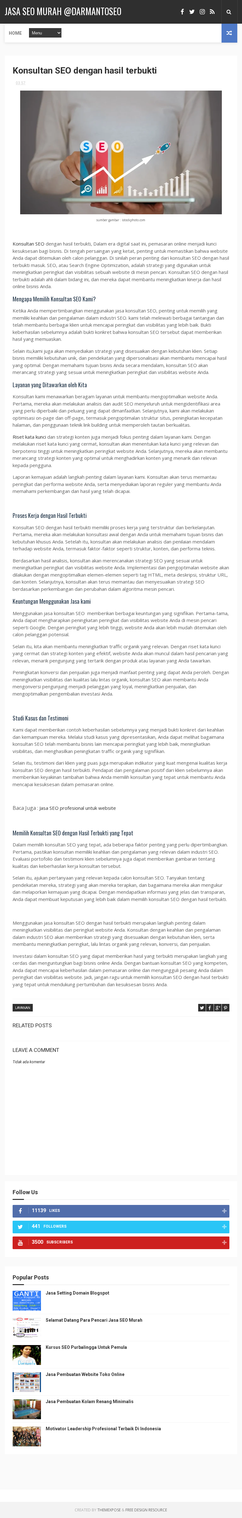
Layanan (22, 1008)
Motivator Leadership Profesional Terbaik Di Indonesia (103, 1428)
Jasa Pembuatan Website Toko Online (85, 1374)
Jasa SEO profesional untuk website (77, 808)
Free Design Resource (146, 1510)
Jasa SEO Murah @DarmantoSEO (63, 11)
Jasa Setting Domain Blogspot (77, 1293)
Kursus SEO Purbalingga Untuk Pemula (86, 1347)
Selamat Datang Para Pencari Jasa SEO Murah (94, 1320)
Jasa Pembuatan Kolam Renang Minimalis (90, 1401)
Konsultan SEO (29, 243)
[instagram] (202, 11)
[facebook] (182, 11)
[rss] (212, 11)
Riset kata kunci (29, 437)
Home (15, 33)
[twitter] (192, 11)
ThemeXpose (109, 1510)
